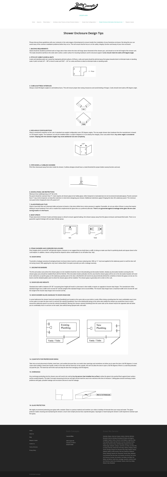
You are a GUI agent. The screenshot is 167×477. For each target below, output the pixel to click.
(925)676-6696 (83, 15)
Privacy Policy (32, 450)
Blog (30, 437)
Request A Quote (130, 22)
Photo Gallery (46, 22)
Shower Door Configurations (89, 22)
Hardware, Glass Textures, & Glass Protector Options (66, 22)
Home (33, 22)
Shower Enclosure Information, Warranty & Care (110, 22)
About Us (39, 22)
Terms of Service (33, 447)
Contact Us (32, 443)
